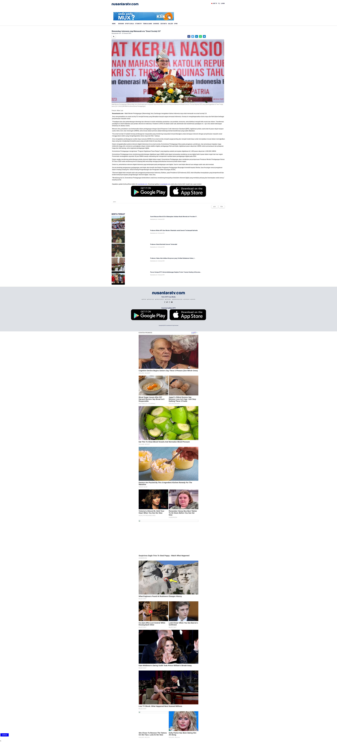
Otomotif (138, 23)
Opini (175, 23)
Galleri (170, 23)
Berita (114, 201)
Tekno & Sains (147, 23)
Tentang (144, 299)
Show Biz (156, 23)
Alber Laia (120, 110)
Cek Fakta (163, 23)
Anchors (193, 299)
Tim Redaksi (187, 299)
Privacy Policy (151, 299)
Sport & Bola (129, 23)
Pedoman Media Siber (177, 299)
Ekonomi (121, 23)
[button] (188, 36)
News (113, 23)
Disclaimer (168, 299)
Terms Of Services (160, 299)
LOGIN (223, 3)
